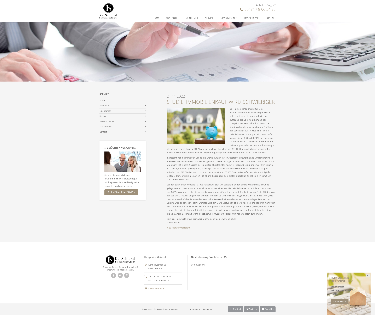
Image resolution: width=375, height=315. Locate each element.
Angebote (171, 18)
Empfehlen (269, 309)
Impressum (195, 309)
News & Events (229, 18)
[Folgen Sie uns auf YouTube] (120, 275)
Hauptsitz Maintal (155, 257)
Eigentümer (191, 18)
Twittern (253, 309)
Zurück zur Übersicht (179, 227)
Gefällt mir (236, 309)
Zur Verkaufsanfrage (120, 192)
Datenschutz (207, 309)
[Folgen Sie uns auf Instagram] (126, 275)
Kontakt (271, 18)
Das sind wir (251, 18)
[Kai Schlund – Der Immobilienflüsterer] (120, 259)
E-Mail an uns (155, 288)
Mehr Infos (339, 301)
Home (157, 18)
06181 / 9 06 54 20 (259, 9)
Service (209, 18)
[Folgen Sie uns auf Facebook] (113, 275)
